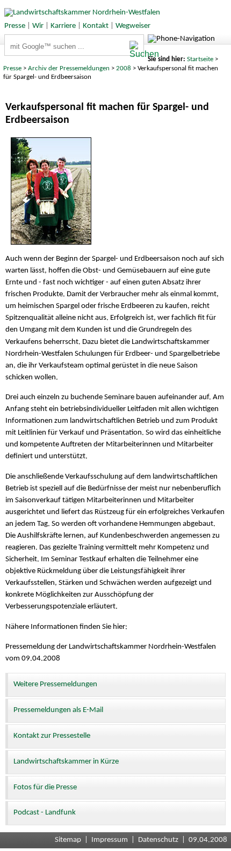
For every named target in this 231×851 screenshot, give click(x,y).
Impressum (109, 840)
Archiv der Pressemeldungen (69, 68)
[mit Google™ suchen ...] (136, 50)
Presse (14, 26)
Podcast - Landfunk (44, 813)
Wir (38, 26)
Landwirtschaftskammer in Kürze (66, 762)
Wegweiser (133, 26)
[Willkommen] (80, 13)
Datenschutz (158, 840)
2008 (123, 68)
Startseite (200, 59)
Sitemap (68, 840)
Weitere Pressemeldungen (55, 684)
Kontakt (96, 26)
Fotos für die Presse (45, 787)
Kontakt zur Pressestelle (51, 736)
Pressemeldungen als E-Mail (58, 710)
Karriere (63, 26)
